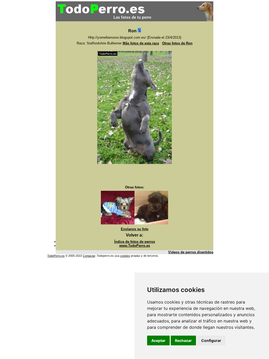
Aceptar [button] (158, 340)
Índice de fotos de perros (134, 242)
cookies (125, 255)
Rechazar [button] (183, 340)
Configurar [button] (211, 340)
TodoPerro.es (56, 255)
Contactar (89, 255)
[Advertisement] (134, 175)
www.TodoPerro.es (134, 246)
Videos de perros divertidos (190, 252)
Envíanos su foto (134, 229)
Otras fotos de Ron (177, 43)
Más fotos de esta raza (141, 43)
